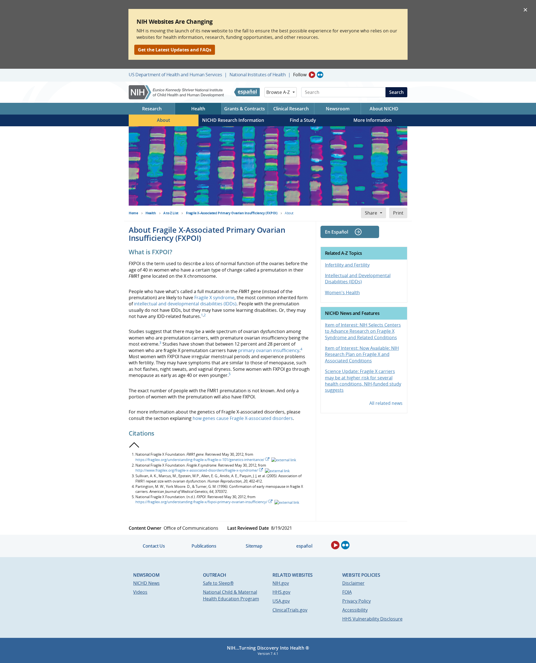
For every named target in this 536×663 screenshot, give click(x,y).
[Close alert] (525, 9)
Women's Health (342, 292)
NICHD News (146, 583)
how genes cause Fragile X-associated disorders (243, 418)
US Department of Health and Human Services (175, 75)
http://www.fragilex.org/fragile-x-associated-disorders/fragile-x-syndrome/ (196, 470)
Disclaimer (353, 583)
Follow (300, 75)
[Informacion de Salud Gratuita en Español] (247, 92)
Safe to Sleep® (218, 583)
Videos (140, 592)
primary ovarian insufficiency (268, 350)
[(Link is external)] (283, 459)
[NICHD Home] (177, 92)
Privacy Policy (356, 601)
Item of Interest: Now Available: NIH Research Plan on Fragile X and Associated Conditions (362, 354)
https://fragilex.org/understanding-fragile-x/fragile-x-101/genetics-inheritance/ (199, 459)
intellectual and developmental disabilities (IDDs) (185, 304)
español (304, 546)
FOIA (347, 592)
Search (396, 92)
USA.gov (281, 601)
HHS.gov (281, 592)
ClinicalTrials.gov (289, 610)
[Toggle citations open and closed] (134, 445)
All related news (386, 403)
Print (398, 213)
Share (371, 213)
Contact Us (154, 546)
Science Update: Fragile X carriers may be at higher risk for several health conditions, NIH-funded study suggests (363, 380)
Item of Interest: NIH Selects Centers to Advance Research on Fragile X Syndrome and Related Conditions (363, 331)
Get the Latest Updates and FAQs (174, 50)
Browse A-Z (278, 92)
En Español (336, 232)
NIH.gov (280, 583)
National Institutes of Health (257, 75)
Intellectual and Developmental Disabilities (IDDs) (358, 278)
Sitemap (254, 546)
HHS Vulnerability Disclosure (372, 619)
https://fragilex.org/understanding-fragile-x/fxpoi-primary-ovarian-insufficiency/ (201, 501)
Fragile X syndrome (214, 297)
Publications (204, 546)
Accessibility (355, 610)
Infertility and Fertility (347, 265)
